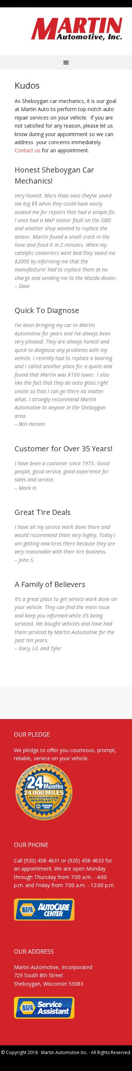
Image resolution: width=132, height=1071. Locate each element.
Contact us (27, 150)
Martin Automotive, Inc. (76, 29)
